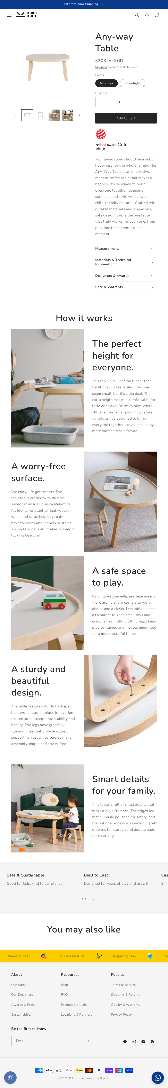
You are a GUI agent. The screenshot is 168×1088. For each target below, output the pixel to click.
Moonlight (133, 83)
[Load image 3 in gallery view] (54, 115)
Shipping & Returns (125, 994)
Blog (64, 985)
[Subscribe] (87, 1041)
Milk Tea (106, 83)
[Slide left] (15, 115)
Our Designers (22, 994)
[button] (9, 15)
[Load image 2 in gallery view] (40, 115)
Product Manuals (74, 1004)
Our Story (18, 985)
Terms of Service (123, 985)
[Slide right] (79, 115)
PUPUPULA (76, 1078)
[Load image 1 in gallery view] (27, 115)
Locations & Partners (76, 1014)
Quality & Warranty (125, 1004)
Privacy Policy (121, 1014)
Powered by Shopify (97, 1078)
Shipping (101, 67)
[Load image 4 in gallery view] (67, 115)
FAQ (64, 994)
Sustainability (21, 1014)
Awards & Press (23, 1004)
